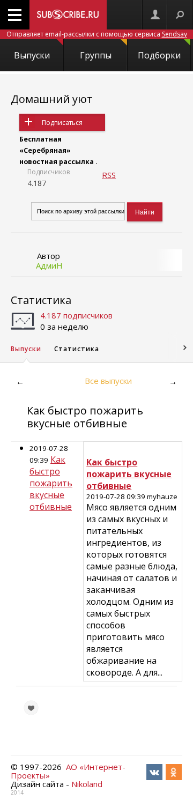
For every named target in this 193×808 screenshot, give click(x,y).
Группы (96, 55)
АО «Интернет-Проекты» (68, 771)
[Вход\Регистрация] (155, 14)
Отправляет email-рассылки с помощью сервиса (96, 34)
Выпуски (32, 55)
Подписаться (62, 122)
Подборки (159, 55)
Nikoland (86, 784)
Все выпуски (108, 380)
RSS (109, 174)
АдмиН (49, 265)
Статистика (41, 300)
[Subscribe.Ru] (68, 14)
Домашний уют (52, 99)
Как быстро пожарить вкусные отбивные (50, 483)
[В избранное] (31, 708)
